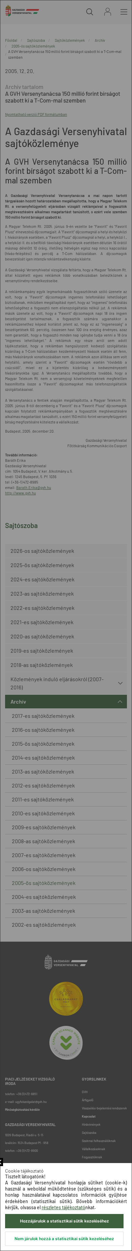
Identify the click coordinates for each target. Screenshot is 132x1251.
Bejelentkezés (107, 11)
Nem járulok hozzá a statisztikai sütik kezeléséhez (64, 1238)
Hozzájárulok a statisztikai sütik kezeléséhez (64, 1220)
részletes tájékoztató (63, 1207)
